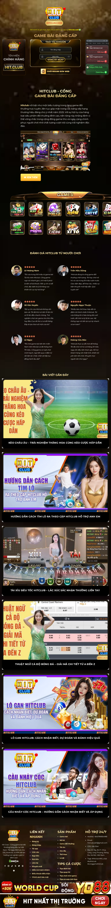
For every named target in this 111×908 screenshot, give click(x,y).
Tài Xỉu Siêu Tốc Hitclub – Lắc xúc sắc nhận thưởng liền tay (56, 580)
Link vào (35, 842)
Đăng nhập (36, 835)
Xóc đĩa (63, 841)
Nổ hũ (62, 830)
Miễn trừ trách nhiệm (41, 860)
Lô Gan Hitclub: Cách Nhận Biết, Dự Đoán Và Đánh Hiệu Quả (55, 727)
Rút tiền (35, 849)
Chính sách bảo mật (40, 867)
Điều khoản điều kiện (41, 863)
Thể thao (63, 844)
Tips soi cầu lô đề (67, 876)
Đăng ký (35, 831)
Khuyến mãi (37, 856)
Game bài (64, 826)
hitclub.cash (74, 30)
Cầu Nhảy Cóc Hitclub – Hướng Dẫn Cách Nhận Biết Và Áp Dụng (55, 801)
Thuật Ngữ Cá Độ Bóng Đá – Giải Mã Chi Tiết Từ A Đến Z (55, 654)
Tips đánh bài (65, 858)
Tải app (35, 838)
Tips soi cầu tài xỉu (67, 873)
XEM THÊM (32, 177)
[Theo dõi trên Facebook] (5, 856)
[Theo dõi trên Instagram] (8, 856)
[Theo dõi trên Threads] (22, 856)
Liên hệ (35, 853)
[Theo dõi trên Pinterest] (14, 860)
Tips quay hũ (65, 862)
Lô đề (62, 848)
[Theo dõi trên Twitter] (19, 856)
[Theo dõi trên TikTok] (12, 856)
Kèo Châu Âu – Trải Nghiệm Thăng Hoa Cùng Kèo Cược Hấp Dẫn (55, 432)
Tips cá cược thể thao (68, 869)
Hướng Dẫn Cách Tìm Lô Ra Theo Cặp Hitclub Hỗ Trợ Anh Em (55, 506)
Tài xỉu (62, 837)
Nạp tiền (35, 846)
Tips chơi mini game (68, 865)
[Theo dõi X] (15, 856)
